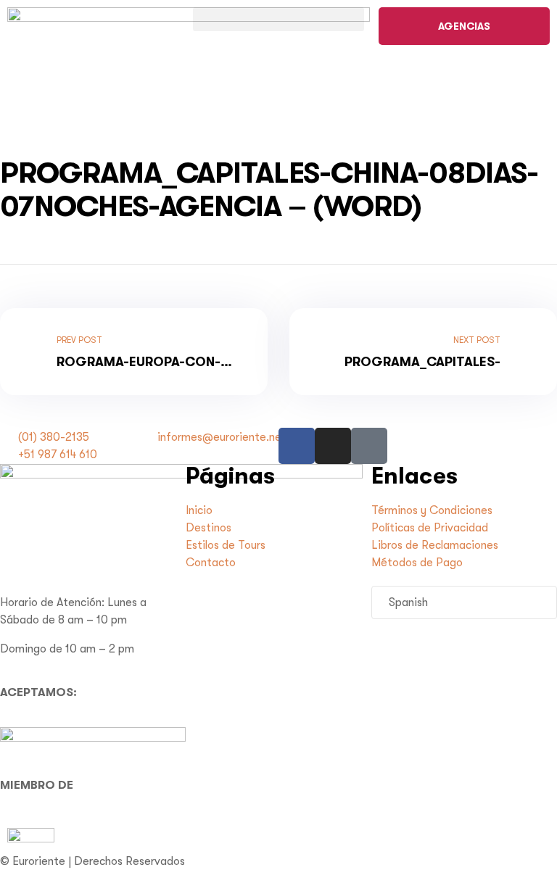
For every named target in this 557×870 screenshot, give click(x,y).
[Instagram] (333, 446)
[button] (278, 19)
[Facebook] (296, 446)
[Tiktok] (369, 446)
